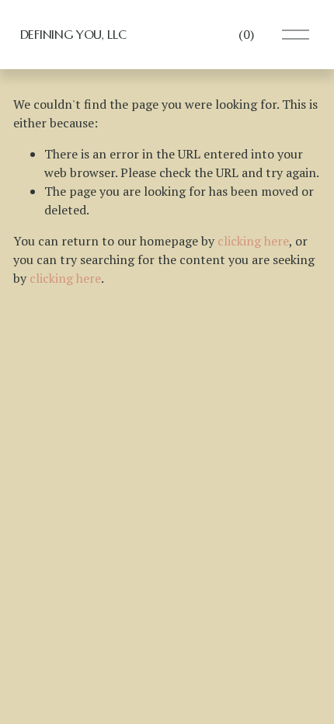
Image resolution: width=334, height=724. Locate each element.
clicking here (253, 240)
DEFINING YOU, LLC (73, 34)
